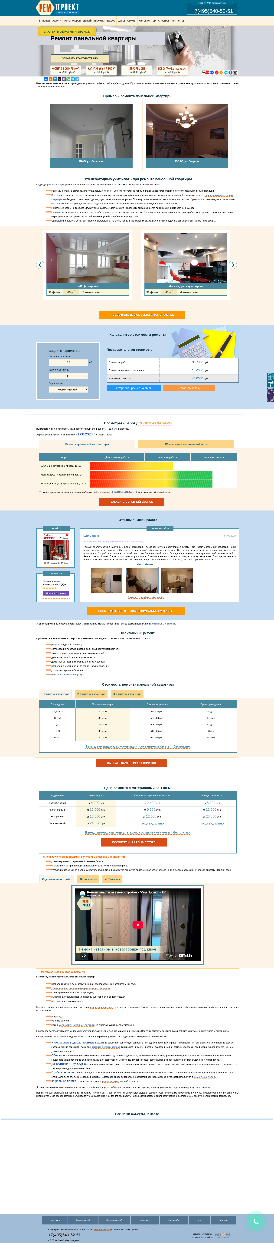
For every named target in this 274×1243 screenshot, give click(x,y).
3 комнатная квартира (127, 694)
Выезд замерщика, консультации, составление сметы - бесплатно (137, 746)
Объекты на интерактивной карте (186, 444)
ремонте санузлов (204, 1076)
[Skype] (73, 79)
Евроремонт (145, 1220)
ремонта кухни (110, 1081)
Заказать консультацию (80, 58)
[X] (59, 79)
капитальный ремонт (162, 623)
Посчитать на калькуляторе (133, 842)
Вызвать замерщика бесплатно (131, 763)
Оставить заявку (189, 388)
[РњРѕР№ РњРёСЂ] (55, 79)
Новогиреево (88, 879)
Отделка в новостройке (57, 879)
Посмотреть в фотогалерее (142, 314)
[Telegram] (77, 79)
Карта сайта (174, 1220)
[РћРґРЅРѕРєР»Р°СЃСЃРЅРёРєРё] (50, 79)
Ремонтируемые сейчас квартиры (87, 444)
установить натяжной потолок (76, 1025)
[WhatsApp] (68, 79)
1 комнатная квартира (55, 694)
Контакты (223, 1220)
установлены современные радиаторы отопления (80, 988)
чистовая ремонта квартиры (68, 674)
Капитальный (83, 1220)
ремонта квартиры (101, 1007)
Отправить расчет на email (133, 388)
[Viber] (64, 79)
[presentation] (40, 264)
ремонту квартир (57, 184)
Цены (199, 1220)
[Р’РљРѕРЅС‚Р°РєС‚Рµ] (46, 79)
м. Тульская (112, 879)
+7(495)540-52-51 (212, 11)
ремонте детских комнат (105, 1047)
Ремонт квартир (102, 1229)
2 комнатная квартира (91, 694)
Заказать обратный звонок (67, 31)
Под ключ (55, 1220)
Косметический (114, 1220)
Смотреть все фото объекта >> (146, 597)
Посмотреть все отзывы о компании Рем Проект (136, 611)
